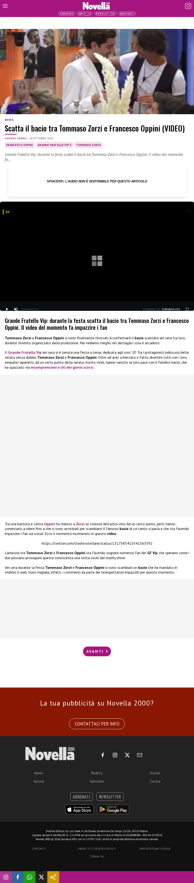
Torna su (97, 856)
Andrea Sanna (16, 138)
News (9, 120)
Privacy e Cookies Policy (97, 848)
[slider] (29, 309)
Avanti (95, 651)
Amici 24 (85, 13)
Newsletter (105, 13)
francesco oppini (19, 145)
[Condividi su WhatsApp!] (29, 877)
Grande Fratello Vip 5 (54, 145)
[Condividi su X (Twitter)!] (41, 877)
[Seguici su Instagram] (6, 877)
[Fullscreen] (187, 309)
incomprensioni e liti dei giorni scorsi (61, 367)
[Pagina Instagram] (188, 6)
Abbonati (127, 13)
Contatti (39, 848)
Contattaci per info (97, 724)
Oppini (50, 523)
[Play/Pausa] (7, 309)
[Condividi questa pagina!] (53, 877)
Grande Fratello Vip (25, 352)
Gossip (39, 781)
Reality (97, 773)
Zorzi (80, 523)
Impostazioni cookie (155, 848)
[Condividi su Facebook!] (18, 877)
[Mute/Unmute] (16, 309)
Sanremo (67, 13)
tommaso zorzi (88, 145)
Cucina (155, 781)
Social (155, 773)
